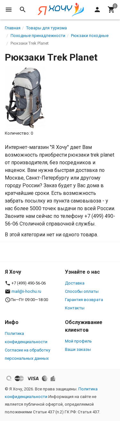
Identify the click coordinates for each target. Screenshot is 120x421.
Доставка (74, 283)
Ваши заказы (78, 349)
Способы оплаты (82, 291)
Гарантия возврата (84, 299)
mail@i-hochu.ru (26, 291)
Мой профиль (78, 341)
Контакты (74, 308)
